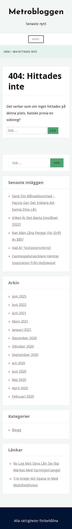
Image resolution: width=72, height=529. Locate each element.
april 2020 (20, 388)
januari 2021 (21, 329)
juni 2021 (19, 313)
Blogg (16, 430)
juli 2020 (18, 363)
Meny (36, 39)
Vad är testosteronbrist (31, 248)
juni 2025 (19, 296)
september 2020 (25, 354)
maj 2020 (19, 379)
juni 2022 (19, 304)
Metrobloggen (36, 12)
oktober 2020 (23, 346)
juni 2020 (19, 371)
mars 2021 (20, 321)
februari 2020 (23, 396)
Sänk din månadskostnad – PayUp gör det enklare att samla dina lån (33, 203)
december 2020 (24, 338)
